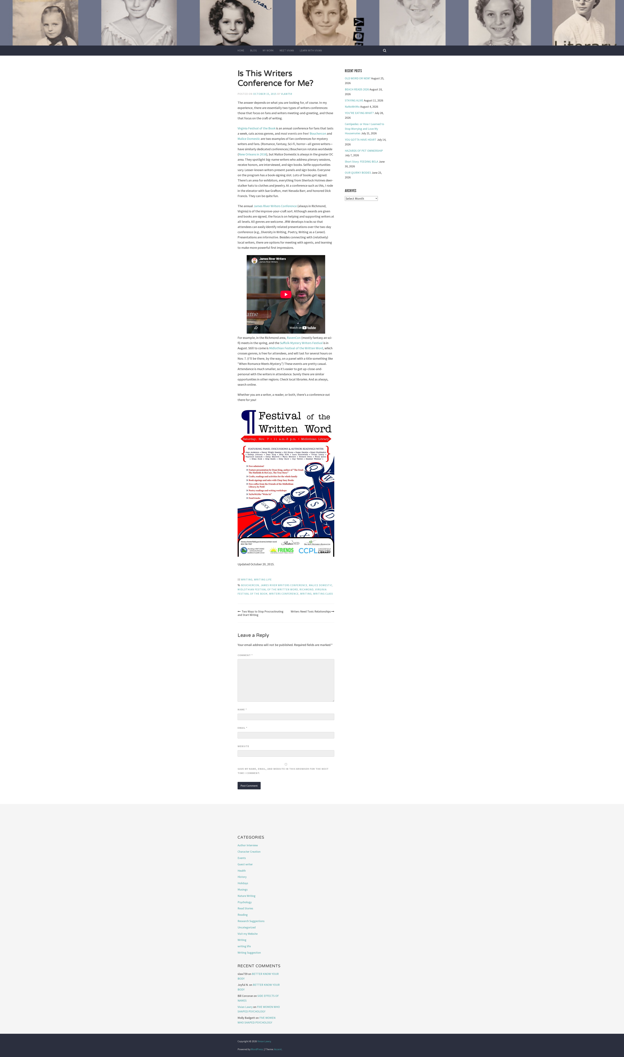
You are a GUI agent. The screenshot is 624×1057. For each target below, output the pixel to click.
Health (242, 870)
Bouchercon (318, 133)
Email (242, 727)
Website (243, 746)
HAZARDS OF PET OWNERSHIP (364, 151)
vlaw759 (286, 93)
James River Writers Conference (275, 206)
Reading (243, 915)
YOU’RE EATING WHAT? (359, 113)
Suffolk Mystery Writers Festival (301, 343)
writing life (263, 579)
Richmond (306, 589)
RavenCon (294, 338)
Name (242, 709)
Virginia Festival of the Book (256, 128)
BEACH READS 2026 (357, 89)
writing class (323, 593)
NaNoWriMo (352, 106)
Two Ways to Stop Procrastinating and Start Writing (260, 613)
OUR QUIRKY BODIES (358, 172)
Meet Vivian (287, 50)
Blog (253, 50)
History (242, 877)
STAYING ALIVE (354, 100)
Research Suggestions (251, 921)
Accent (278, 1049)
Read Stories (245, 908)
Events (242, 858)
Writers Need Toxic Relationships (311, 611)
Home (241, 50)
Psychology (245, 902)
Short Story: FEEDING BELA (361, 161)
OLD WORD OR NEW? (357, 78)
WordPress (257, 1049)
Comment (245, 655)
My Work (268, 50)
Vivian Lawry (245, 1007)
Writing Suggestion (249, 952)
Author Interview (248, 845)
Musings (243, 889)
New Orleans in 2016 (252, 154)
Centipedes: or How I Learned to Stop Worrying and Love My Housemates (364, 128)
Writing (247, 579)
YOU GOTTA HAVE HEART (360, 139)
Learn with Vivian (311, 50)
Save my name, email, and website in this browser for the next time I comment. (283, 771)
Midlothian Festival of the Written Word (296, 348)
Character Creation (249, 851)
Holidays (243, 883)
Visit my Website (248, 934)
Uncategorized (247, 927)
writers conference (284, 593)
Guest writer (245, 864)
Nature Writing (246, 896)
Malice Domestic (249, 139)
